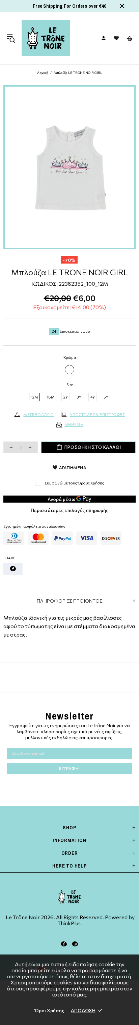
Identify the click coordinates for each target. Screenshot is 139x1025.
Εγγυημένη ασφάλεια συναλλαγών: (34, 526)
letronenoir (46, 38)
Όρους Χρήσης (91, 483)
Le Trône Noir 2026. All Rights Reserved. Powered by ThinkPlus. (70, 920)
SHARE (9, 558)
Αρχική (42, 73)
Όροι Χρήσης (49, 1010)
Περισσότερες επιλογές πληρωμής (69, 510)
